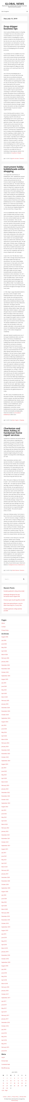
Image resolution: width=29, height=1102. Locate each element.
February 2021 (5, 870)
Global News (14, 3)
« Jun (2, 1090)
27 (22, 1085)
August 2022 (4, 806)
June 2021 (4, 856)
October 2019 (5, 923)
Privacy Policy (5, 630)
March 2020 (4, 909)
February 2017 (5, 1015)
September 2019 (5, 927)
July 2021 (3, 852)
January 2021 (4, 874)
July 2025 (3, 683)
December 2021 (5, 835)
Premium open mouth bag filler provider (14, 600)
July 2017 (3, 1001)
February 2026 (5, 658)
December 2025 (5, 665)
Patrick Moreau (15, 570)
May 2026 (4, 647)
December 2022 (5, 792)
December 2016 (5, 1022)
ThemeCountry (14, 1100)
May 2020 (4, 902)
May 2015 (4, 1043)
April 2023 (4, 778)
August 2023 (4, 764)
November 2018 (5, 955)
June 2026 (4, 644)
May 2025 (4, 690)
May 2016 (4, 1036)
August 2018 (4, 966)
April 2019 (4, 944)
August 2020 (4, 891)
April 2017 (4, 1012)
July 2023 (3, 767)
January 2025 (4, 704)
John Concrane (15, 158)
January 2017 (4, 1019)
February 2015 (5, 1047)
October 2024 (5, 714)
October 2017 (5, 994)
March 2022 (4, 824)
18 (14, 1083)
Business (22, 158)
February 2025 (5, 700)
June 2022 (4, 813)
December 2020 (5, 877)
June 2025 (4, 686)
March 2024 (4, 739)
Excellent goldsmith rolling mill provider (14, 591)
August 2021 (4, 849)
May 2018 (4, 976)
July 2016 (3, 1029)
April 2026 (4, 651)
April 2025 (4, 693)
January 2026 (4, 661)
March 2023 (4, 782)
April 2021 (4, 863)
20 (22, 1083)
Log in (3, 1057)
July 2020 (3, 895)
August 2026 (4, 637)
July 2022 (3, 810)
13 (22, 1080)
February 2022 (5, 828)
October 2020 (5, 884)
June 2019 (4, 937)
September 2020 (5, 888)
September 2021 (5, 845)
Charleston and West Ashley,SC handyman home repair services (13, 432)
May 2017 (4, 1008)
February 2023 (5, 785)
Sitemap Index (23, 1096)
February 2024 (5, 743)
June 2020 (4, 898)
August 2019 (4, 930)
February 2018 (5, 987)
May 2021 (4, 859)
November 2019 (5, 920)
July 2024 (3, 725)
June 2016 (4, 1033)
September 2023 (5, 760)
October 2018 (5, 959)
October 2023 (5, 757)
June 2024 (4, 729)
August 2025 (4, 679)
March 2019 (4, 948)
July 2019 (3, 934)
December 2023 (5, 750)
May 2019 (4, 941)
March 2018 (4, 983)
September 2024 (5, 718)
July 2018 (3, 969)
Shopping (22, 420)
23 (7, 1085)
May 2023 (4, 775)
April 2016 (4, 1040)
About (3, 623)
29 (3, 1088)
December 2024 (5, 707)
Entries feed (4, 1061)
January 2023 (4, 789)
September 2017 (5, 997)
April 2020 (4, 905)
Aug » (6, 1090)
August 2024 (4, 722)
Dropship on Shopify (16, 153)
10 (10, 1080)
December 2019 (5, 916)
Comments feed (5, 1064)
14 (25, 1080)
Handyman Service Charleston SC (17, 564)
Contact (3, 626)
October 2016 (5, 1026)
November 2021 (5, 838)
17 (10, 1083)
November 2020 (5, 881)
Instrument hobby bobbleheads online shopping (14, 169)
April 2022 (4, 821)
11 (14, 1080)
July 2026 (3, 640)
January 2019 (4, 951)
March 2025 (4, 697)
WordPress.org (5, 1068)
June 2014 (4, 1051)
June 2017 (4, 1005)
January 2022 (4, 831)
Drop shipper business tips (11, 27)
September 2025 (5, 676)
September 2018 (5, 962)
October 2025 (5, 672)
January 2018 (4, 990)
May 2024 (4, 732)
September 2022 (5, 803)
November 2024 (5, 711)
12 (18, 1080)
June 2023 (4, 771)
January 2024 (4, 746)
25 (14, 1085)
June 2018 (4, 973)
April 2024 (4, 736)
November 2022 (5, 796)
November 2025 (5, 668)
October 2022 (5, 799)
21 (25, 1083)
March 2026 (4, 654)
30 (7, 1088)
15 (3, 1083)
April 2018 (4, 980)
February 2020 (5, 913)
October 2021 (5, 842)
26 (18, 1085)
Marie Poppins (15, 420)
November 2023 (5, 753)
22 (3, 1085)
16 (7, 1083)
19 (18, 1083)
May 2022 (4, 817)
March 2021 (4, 867)
